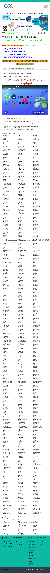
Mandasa (35, 314)
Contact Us (19, 544)
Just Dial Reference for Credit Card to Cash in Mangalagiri (15, 118)
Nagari (34, 321)
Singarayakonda (36, 450)
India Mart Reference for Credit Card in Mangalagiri (14, 127)
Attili (34, 157)
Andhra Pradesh (21, 519)
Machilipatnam (6, 306)
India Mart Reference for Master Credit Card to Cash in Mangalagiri (17, 121)
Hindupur (35, 253)
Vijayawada (20, 494)
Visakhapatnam (36, 498)
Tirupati (5, 476)
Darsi (4, 203)
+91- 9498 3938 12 (12, 1)
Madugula (20, 310)
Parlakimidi (20, 371)
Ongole (35, 355)
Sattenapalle (6, 449)
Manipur (5, 529)
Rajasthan (20, 532)
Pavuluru (35, 375)
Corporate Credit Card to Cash (31, 552)
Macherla (20, 303)
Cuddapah (35, 198)
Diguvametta (6, 210)
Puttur (4, 415)
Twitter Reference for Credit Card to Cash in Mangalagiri (15, 130)
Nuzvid (4, 354)
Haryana (35, 524)
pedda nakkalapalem (7, 381)
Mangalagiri (21, 317)
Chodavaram (6, 197)
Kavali (19, 283)
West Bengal (36, 534)
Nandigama (5, 326)
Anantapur (20, 153)
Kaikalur (5, 265)
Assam (4, 521)
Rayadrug (35, 430)
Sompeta (20, 453)
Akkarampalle (36, 143)
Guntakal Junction (22, 248)
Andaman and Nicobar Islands (9, 519)
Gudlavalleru (6, 244)
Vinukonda (5, 497)
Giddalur (35, 232)
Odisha (19, 530)
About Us (19, 542)
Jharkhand (35, 525)
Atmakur (5, 156)
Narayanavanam (36, 341)
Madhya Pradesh (22, 528)
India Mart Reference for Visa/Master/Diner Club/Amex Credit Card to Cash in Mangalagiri (21, 126)
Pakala (19, 358)
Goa (4, 524)
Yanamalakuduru (37, 512)
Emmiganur (35, 218)
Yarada (19, 515)
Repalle (4, 442)
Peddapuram (36, 382)
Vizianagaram (21, 501)
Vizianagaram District (7, 504)
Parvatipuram (6, 374)
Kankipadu (5, 278)
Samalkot (20, 446)
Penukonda (5, 388)
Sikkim (34, 532)
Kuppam (5, 299)
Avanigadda (20, 160)
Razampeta (5, 435)
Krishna (20, 296)
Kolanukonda (6, 285)
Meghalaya (20, 529)
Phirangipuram (36, 389)
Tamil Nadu (5, 533)
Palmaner (35, 369)
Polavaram (35, 396)
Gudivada (20, 242)
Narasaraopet (21, 337)
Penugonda (20, 385)
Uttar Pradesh (6, 534)
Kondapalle (35, 287)
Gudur (34, 246)
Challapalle (20, 180)
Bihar (19, 521)
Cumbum (20, 201)
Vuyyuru (35, 505)
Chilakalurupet (36, 184)
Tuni (34, 478)
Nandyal (20, 330)
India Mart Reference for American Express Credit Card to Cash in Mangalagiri (19, 123)
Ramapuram (36, 423)
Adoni (34, 136)
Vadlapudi (35, 485)
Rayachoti (5, 429)
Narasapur (35, 334)
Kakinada (35, 266)
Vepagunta (5, 490)
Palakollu (5, 360)
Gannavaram (6, 231)
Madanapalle (36, 307)
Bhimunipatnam (6, 176)
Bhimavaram (21, 173)
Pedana (19, 378)
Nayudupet (5, 347)
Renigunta (20, 440)
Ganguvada (20, 228)
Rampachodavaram (22, 426)
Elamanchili (20, 214)
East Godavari (36, 212)
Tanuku (4, 470)
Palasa (34, 362)
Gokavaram (20, 235)
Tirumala (20, 474)
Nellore (35, 348)
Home (18, 541)
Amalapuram (21, 146)
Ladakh (34, 526)
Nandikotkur (36, 328)
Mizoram (35, 529)
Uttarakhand (21, 534)
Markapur (5, 319)
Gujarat (19, 524)
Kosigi (4, 292)
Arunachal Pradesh (37, 519)
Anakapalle (35, 150)
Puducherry (35, 530)
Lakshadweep (6, 528)
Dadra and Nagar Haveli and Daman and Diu (25, 522)
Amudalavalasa (6, 149)
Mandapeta (5, 313)
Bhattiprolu (35, 171)
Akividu (4, 142)
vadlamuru (5, 483)
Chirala (34, 191)
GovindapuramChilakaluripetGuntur (40, 239)
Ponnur (19, 399)
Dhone (19, 207)
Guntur (4, 251)
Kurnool (35, 300)
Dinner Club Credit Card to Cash (31, 563)
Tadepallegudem (37, 464)
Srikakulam (5, 456)
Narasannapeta (6, 333)
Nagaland (5, 530)
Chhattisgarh (6, 522)
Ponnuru (5, 401)
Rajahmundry (36, 416)
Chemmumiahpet (7, 183)
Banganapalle (36, 164)
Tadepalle (5, 463)
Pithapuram (5, 394)
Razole (34, 437)
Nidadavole (20, 351)
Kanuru (35, 280)
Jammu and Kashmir (22, 525)
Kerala (19, 526)
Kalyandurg (20, 269)
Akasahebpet (21, 139)
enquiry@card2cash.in (35, 1)
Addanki (5, 135)
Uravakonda (20, 480)
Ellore (4, 217)
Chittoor (20, 194)
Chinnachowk (21, 187)
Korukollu (20, 289)
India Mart (42, 542)
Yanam (4, 511)
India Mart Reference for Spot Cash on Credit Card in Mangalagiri (16, 124)
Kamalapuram (6, 272)
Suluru (19, 460)
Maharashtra (36, 528)
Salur (34, 444)
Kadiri (19, 262)
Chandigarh (36, 521)
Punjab (4, 532)
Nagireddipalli (21, 323)
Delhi (34, 522)
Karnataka (5, 526)
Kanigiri (20, 276)
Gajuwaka (35, 225)
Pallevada (5, 367)
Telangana (20, 533)
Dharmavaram (36, 205)
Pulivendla (5, 408)
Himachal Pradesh (7, 525)
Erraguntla (20, 221)
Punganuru (35, 409)
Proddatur (20, 405)
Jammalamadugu (37, 259)
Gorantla (5, 237)
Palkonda (20, 364)
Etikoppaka (5, 224)
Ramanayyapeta (6, 422)
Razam (19, 433)
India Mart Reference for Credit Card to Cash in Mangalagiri (15, 120)
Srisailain (35, 457)
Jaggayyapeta (6, 258)
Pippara (20, 392)
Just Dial (42, 541)
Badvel (4, 162)
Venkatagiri (20, 487)
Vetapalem (35, 491)
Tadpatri (20, 467)
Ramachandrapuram (22, 419)
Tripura (35, 533)
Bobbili (34, 177)
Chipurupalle (6, 190)
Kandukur (35, 273)
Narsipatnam (21, 344)
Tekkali (34, 471)
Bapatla (20, 167)
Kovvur (34, 293)
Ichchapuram (21, 255)
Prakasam (35, 403)
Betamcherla (6, 169)
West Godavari (21, 508)
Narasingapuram (7, 340)
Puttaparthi (20, 412)
